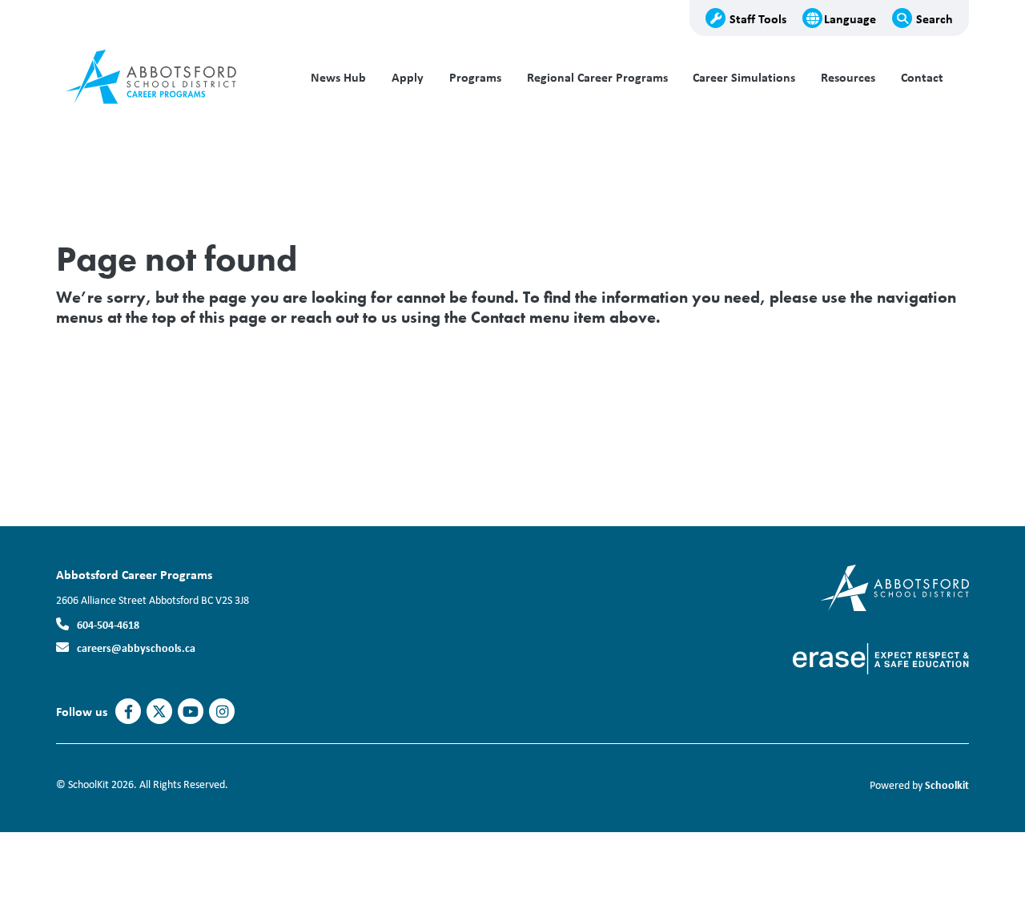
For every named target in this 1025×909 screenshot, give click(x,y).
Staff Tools (758, 18)
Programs (475, 77)
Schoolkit (947, 784)
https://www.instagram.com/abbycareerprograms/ (222, 712)
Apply (408, 77)
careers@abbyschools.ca (136, 647)
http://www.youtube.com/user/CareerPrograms (191, 712)
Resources (848, 77)
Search (934, 18)
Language (850, 18)
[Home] (164, 78)
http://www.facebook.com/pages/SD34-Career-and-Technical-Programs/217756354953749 (128, 712)
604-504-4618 (108, 624)
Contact (922, 77)
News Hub (338, 77)
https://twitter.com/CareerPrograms (159, 712)
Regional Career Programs (597, 77)
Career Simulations (744, 77)
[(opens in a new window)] (895, 586)
